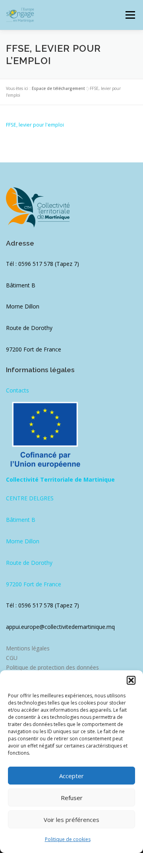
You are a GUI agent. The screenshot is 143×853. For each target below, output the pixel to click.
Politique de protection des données (52, 667)
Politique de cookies (68, 839)
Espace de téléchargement (58, 88)
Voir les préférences (71, 820)
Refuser (72, 798)
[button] (131, 680)
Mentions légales (28, 648)
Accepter (71, 776)
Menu (129, 15)
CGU (11, 658)
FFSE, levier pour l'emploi (35, 124)
